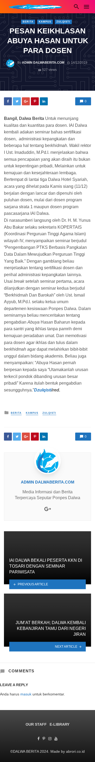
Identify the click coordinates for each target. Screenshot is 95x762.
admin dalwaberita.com (43, 62)
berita (28, 21)
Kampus (45, 21)
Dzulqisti (42, 390)
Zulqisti (63, 21)
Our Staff (36, 724)
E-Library (59, 724)
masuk (25, 694)
